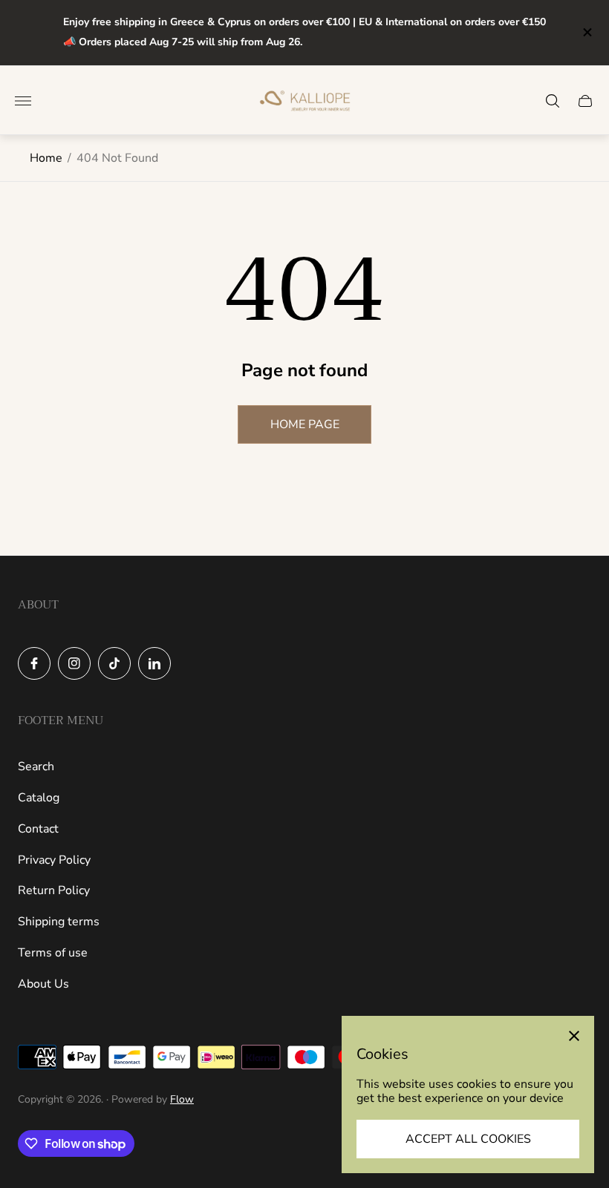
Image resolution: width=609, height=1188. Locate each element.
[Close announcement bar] (586, 32)
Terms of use (53, 953)
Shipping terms (59, 921)
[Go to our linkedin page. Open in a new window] (154, 663)
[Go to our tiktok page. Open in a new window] (114, 663)
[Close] (574, 1036)
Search (36, 766)
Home (46, 158)
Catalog (38, 798)
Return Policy (54, 890)
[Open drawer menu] (23, 101)
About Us (43, 984)
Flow (182, 1099)
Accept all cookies (468, 1139)
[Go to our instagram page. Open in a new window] (74, 663)
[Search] (552, 101)
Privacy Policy (54, 860)
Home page (304, 424)
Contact (38, 829)
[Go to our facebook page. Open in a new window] (34, 663)
